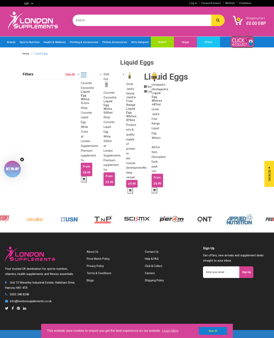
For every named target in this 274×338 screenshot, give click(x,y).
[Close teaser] (22, 159)
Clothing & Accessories (84, 42)
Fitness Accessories (114, 42)
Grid (149, 86)
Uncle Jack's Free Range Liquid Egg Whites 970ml (129, 106)
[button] (12, 169)
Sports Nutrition (30, 42)
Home (26, 53)
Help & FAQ (152, 258)
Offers (208, 42)
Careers (150, 273)
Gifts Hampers (140, 42)
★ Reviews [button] (269, 173)
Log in (193, 3)
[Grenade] (31, 219)
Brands (11, 42)
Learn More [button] (170, 330)
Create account (211, 3)
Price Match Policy (98, 258)
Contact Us (152, 251)
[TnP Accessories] (99, 219)
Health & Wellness (55, 42)
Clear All (70, 74)
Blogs (90, 280)
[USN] (65, 219)
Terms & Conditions (99, 273)
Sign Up (246, 272)
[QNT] (200, 219)
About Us (92, 251)
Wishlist (230, 3)
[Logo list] (133, 219)
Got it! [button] (213, 330)
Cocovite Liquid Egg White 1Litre (84, 95)
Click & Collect (153, 266)
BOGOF (162, 42)
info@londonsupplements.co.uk (31, 301)
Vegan (185, 42)
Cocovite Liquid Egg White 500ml (106, 104)
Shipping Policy (154, 280)
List (149, 91)
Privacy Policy (95, 266)
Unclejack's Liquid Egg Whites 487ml (154, 96)
